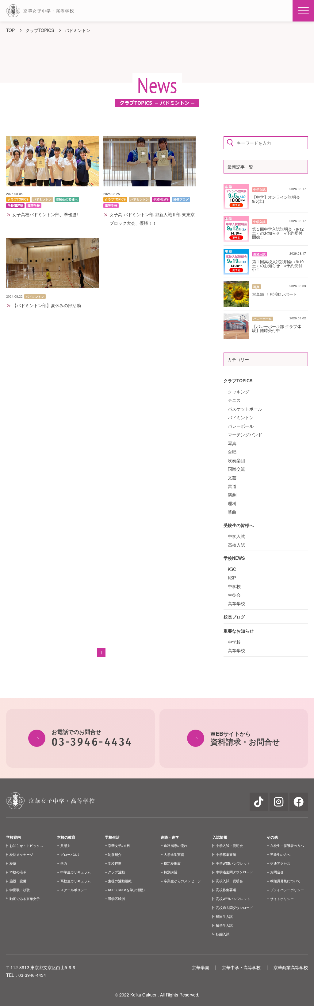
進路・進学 (170, 837)
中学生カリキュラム (75, 872)
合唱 (232, 452)
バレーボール (241, 426)
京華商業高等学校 (291, 967)
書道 (232, 486)
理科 (232, 503)
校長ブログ (234, 617)
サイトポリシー (282, 898)
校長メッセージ (21, 854)
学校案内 (13, 837)
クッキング (238, 391)
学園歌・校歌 (20, 889)
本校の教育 (66, 837)
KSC (232, 569)
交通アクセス (280, 863)
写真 (232, 443)
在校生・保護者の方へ (287, 845)
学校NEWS (234, 558)
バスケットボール (245, 409)
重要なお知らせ (239, 631)
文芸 (232, 477)
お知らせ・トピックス (26, 845)
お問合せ (277, 872)
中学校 (234, 586)
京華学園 (200, 967)
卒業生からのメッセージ (182, 881)
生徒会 (234, 595)
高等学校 (236, 603)
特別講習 (170, 872)
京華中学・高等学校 (241, 967)
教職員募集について (285, 881)
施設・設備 (18, 881)
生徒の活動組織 (120, 881)
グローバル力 (70, 854)
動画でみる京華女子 (25, 898)
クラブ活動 (116, 872)
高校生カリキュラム (75, 881)
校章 (13, 863)
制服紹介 (114, 854)
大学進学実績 (174, 854)
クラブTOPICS (238, 380)
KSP (232, 578)
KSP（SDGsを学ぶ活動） (127, 889)
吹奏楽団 (236, 460)
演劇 (232, 495)
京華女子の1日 (119, 845)
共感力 (65, 845)
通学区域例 (116, 898)
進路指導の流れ (175, 845)
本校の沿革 (18, 872)
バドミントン (241, 417)
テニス (234, 400)
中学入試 (236, 536)
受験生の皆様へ (239, 525)
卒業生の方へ (280, 854)
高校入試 (236, 545)
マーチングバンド (245, 434)
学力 (63, 863)
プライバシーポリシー (287, 889)
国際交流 (236, 469)
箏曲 (232, 512)
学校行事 (114, 863)
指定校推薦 (172, 863)
